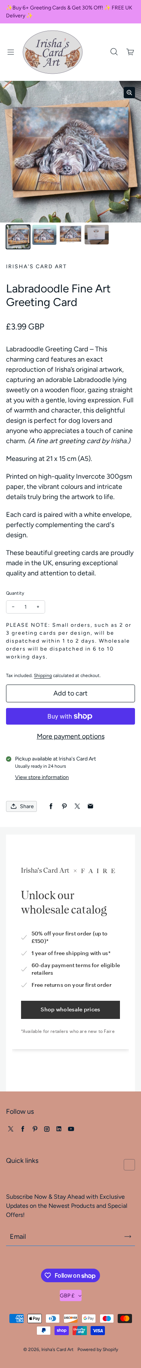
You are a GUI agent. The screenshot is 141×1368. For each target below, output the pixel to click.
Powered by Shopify (97, 1349)
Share (27, 806)
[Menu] (10, 52)
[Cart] (130, 52)
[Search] (113, 52)
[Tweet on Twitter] (77, 806)
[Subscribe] (127, 1236)
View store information (42, 777)
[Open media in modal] (129, 92)
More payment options (71, 736)
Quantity (15, 593)
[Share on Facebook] (51, 806)
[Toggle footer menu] (129, 1164)
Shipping (43, 675)
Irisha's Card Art (57, 1349)
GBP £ (67, 1295)
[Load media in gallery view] (18, 237)
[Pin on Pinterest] (64, 806)
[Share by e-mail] (90, 806)
